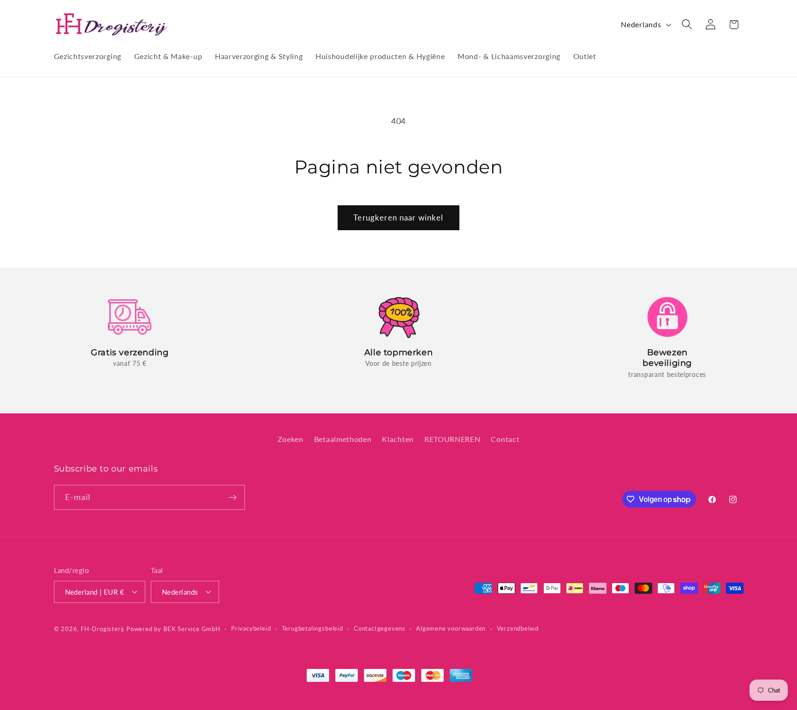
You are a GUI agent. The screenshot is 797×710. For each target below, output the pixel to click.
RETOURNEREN (452, 438)
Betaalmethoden (343, 438)
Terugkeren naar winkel (398, 217)
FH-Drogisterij (102, 628)
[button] (687, 24)
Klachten (398, 438)
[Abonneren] (232, 497)
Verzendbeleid (518, 628)
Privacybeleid (251, 628)
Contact (505, 438)
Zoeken (290, 438)
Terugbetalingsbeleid (312, 628)
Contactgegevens (379, 628)
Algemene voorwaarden (451, 628)
